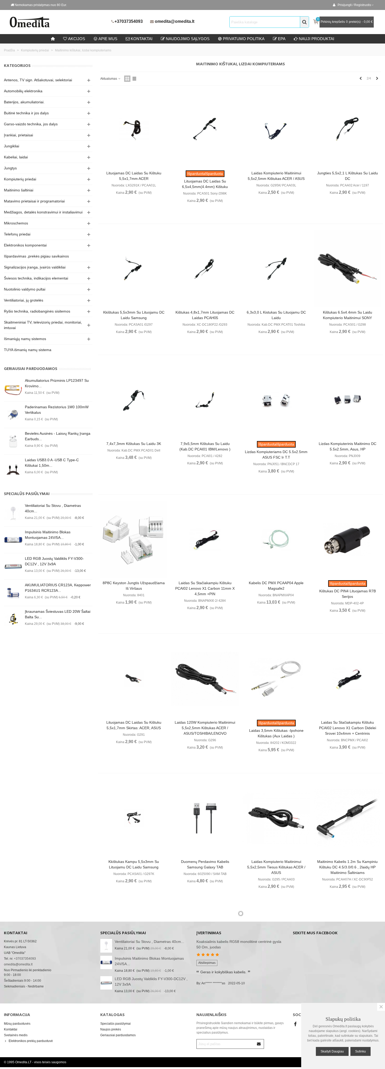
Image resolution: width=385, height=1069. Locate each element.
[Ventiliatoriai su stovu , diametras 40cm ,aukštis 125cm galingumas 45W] (13, 513)
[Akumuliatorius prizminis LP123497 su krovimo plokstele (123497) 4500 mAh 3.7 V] (13, 388)
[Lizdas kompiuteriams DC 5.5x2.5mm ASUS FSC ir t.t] (276, 399)
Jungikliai (11, 146)
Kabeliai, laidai (16, 157)
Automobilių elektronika (23, 91)
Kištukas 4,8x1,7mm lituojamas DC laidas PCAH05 (204, 315)
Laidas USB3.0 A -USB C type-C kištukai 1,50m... (52, 463)
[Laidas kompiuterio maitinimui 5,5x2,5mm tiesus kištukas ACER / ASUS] (276, 818)
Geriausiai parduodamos (30, 369)
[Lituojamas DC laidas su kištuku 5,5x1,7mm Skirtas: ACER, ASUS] (134, 678)
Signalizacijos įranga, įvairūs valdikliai (34, 267)
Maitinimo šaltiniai (18, 190)
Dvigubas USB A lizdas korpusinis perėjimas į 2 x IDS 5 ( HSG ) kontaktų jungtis (205, 1012)
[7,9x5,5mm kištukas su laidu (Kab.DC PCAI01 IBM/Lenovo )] (205, 399)
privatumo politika (244, 38)
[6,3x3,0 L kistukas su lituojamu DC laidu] (276, 268)
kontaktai (141, 38)
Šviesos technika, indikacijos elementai (36, 278)
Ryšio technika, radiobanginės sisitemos (37, 311)
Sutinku (360, 1051)
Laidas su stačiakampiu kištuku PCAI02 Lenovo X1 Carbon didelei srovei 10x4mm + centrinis (347, 727)
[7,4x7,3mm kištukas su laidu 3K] (134, 399)
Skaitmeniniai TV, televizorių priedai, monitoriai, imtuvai (43, 325)
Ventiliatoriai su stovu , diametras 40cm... (53, 508)
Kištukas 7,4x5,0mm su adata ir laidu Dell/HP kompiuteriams (276, 1009)
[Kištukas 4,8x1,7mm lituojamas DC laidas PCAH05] (205, 268)
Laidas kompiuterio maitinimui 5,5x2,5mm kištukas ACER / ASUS (276, 176)
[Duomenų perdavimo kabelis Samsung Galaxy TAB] (205, 818)
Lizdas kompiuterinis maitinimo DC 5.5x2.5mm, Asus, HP (347, 446)
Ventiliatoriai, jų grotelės (23, 300)
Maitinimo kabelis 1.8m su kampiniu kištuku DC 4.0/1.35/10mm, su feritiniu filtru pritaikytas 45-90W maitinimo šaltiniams (133, 1006)
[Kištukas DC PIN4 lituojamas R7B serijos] (347, 539)
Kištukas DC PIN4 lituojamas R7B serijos (347, 594)
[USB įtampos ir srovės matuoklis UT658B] (347, 954)
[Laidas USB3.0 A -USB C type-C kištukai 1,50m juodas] (13, 467)
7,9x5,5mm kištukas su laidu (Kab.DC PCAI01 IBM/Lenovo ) (204, 446)
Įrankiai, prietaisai (18, 135)
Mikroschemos (16, 223)
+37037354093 (128, 21)
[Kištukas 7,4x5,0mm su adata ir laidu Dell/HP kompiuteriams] (276, 954)
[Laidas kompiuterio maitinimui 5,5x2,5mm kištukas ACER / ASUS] (276, 129)
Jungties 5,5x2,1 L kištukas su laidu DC (347, 176)
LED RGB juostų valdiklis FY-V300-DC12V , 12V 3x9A (54, 561)
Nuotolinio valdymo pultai (24, 289)
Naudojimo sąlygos (188, 38)
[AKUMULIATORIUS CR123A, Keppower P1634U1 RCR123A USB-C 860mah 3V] (13, 592)
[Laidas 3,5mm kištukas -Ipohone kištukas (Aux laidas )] (276, 678)
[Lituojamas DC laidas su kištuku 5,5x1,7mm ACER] (134, 129)
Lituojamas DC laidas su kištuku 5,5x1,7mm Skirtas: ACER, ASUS (133, 725)
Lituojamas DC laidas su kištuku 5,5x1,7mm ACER (133, 176)
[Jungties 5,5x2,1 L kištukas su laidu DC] (347, 129)
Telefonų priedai (17, 234)
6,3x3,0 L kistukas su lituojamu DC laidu (276, 315)
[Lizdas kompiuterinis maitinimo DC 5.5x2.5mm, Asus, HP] (347, 399)
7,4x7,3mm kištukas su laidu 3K (133, 444)
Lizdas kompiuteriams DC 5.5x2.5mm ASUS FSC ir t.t (276, 454)
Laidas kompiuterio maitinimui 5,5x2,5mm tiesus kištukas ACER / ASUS (276, 867)
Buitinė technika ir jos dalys (26, 113)
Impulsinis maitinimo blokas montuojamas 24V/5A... (47, 535)
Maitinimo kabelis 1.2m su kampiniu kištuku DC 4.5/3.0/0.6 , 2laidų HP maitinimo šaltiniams (347, 867)
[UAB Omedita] (59, 22)
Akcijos (76, 38)
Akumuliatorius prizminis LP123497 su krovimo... (57, 383)
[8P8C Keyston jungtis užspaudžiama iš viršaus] (134, 539)
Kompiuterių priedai (20, 179)
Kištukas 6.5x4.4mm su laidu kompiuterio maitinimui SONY (347, 315)
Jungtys (10, 168)
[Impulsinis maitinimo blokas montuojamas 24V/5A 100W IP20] (13, 539)
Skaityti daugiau (332, 1051)
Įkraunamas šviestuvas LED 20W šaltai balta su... (57, 614)
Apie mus (107, 38)
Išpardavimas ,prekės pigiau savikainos (36, 256)
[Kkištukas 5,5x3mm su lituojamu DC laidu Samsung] (134, 268)
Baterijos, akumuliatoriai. (24, 102)
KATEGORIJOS (17, 65)
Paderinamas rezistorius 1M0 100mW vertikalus (57, 410)
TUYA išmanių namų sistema (27, 350)
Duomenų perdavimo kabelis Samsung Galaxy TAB (205, 864)
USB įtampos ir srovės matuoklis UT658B (347, 1001)
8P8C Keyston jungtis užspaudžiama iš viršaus (134, 585)
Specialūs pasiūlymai (27, 494)
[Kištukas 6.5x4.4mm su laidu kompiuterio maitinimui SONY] (347, 268)
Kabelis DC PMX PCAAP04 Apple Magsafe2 (276, 585)
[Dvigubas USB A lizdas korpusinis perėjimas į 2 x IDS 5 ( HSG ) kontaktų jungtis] (205, 954)
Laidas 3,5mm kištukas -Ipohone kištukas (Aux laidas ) (276, 733)
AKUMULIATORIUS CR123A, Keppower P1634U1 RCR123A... (58, 588)
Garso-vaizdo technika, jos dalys (31, 124)
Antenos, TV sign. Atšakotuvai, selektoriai (38, 80)
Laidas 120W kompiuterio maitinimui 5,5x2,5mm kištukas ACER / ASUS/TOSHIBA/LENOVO (205, 727)
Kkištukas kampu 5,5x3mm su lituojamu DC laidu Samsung (133, 864)
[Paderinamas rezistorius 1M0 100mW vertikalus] (13, 414)
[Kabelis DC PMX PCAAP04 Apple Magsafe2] (276, 539)
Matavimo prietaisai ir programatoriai (34, 201)
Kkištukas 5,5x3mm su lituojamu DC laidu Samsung (133, 315)
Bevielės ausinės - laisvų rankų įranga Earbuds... (57, 436)
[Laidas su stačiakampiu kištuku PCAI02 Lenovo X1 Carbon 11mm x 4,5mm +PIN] (205, 539)
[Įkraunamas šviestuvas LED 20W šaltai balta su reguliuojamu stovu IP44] (13, 619)
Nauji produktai (316, 38)
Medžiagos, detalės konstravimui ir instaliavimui (43, 212)
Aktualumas (109, 78)
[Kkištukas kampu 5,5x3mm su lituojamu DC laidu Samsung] (134, 818)
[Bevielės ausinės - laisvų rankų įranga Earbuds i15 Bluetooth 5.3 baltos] (13, 441)
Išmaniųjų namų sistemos (25, 339)
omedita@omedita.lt (174, 21)
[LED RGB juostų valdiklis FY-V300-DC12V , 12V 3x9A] (13, 566)
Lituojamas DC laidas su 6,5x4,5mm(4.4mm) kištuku (205, 184)
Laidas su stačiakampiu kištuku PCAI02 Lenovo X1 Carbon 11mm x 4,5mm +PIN (205, 588)
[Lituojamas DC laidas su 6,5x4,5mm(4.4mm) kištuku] (205, 129)
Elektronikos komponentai (25, 245)
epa (281, 38)
